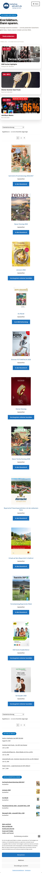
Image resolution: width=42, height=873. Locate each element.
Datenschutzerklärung (18, 870)
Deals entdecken (8, 36)
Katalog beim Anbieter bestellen (21, 278)
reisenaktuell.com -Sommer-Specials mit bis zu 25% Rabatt (20, 759)
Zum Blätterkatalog (21, 322)
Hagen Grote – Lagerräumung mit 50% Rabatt (16, 766)
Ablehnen (21, 860)
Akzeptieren (21, 855)
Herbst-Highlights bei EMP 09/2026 (12, 738)
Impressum (28, 870)
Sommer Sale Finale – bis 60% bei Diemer (14, 745)
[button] (39, 836)
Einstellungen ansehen (21, 866)
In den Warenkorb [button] (21, 184)
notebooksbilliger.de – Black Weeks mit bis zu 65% (17, 752)
